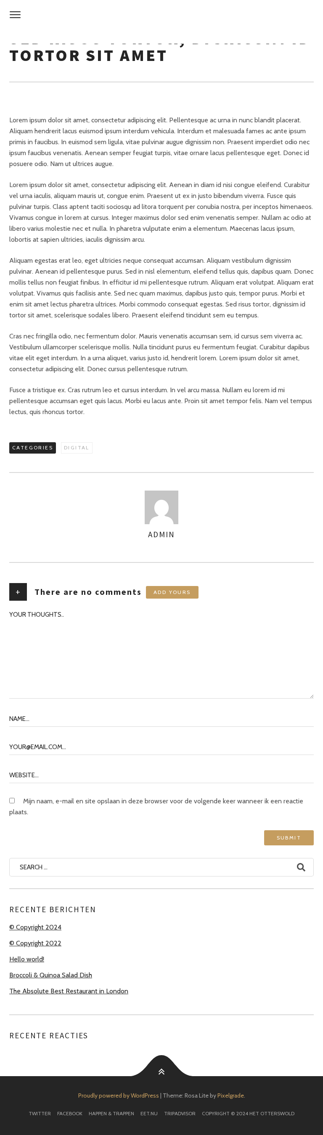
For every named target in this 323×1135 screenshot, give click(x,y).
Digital (77, 447)
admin (161, 534)
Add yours (172, 592)
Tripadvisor (180, 1113)
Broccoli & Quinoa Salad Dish (50, 975)
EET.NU (149, 1113)
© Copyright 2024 (35, 927)
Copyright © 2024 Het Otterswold (248, 1113)
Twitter (40, 1113)
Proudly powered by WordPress (118, 1095)
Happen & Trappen (111, 1113)
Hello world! (26, 959)
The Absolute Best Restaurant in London (68, 991)
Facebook (69, 1113)
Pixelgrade (230, 1095)
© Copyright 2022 (35, 943)
